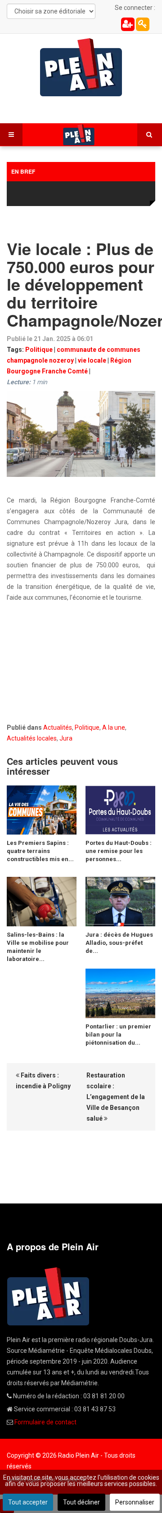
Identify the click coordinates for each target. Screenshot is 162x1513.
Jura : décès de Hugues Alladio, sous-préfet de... (119, 942)
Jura (65, 738)
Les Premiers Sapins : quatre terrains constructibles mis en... (40, 851)
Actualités (57, 727)
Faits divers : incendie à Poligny (43, 1081)
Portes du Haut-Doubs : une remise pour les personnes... (119, 851)
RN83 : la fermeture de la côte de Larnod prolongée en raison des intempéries (78, 194)
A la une (113, 727)
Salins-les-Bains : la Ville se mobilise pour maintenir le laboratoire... (38, 946)
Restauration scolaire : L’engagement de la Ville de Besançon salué (115, 1097)
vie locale (92, 360)
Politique (39, 349)
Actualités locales (32, 738)
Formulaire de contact (45, 1422)
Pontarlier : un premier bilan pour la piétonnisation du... (118, 1034)
